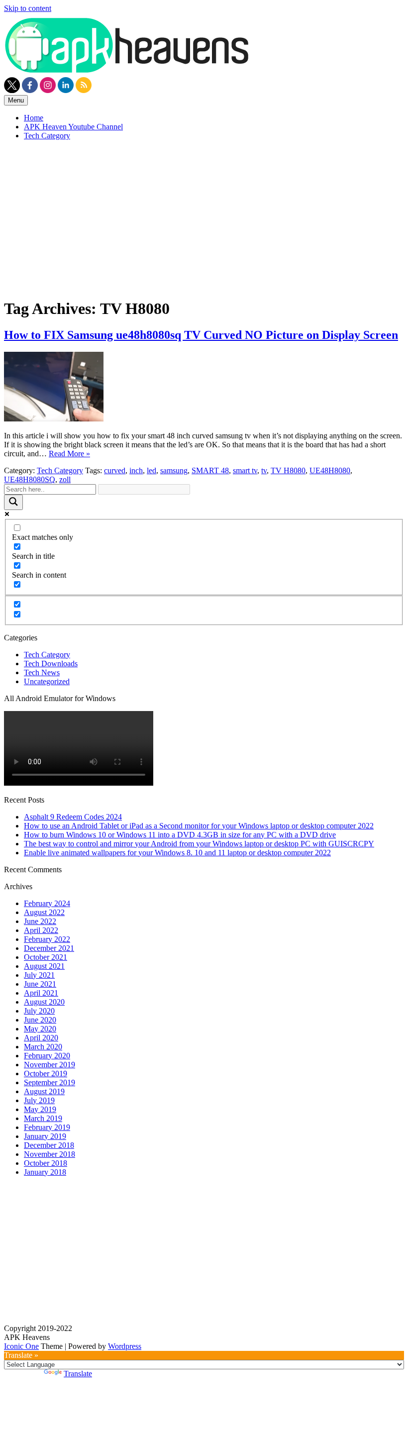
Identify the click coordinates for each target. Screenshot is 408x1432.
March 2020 (43, 1046)
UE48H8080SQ (29, 479)
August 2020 (44, 1002)
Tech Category (47, 135)
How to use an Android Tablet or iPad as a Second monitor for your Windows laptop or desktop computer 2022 (199, 825)
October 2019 (45, 1073)
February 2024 (47, 903)
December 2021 (49, 948)
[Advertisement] (204, 218)
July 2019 (39, 1100)
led (151, 470)
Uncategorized (47, 681)
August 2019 (44, 1091)
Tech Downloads (51, 663)
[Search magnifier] (13, 502)
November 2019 (49, 1064)
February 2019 (47, 1127)
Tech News (42, 672)
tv (264, 470)
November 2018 (49, 1154)
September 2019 (49, 1082)
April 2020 (41, 1037)
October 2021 (45, 957)
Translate (78, 1373)
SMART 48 (210, 470)
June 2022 (40, 921)
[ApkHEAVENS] (128, 72)
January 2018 (45, 1172)
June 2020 (40, 1020)
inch (136, 470)
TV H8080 (288, 470)
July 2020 (39, 1011)
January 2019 (45, 1136)
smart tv (245, 470)
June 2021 (40, 984)
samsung (174, 470)
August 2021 (44, 966)
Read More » (69, 453)
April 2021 (41, 993)
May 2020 (40, 1028)
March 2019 (43, 1118)
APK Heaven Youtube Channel (73, 126)
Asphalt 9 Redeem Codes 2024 (73, 817)
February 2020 (47, 1055)
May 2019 (40, 1109)
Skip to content (27, 8)
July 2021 (39, 975)
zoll (65, 479)
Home (33, 117)
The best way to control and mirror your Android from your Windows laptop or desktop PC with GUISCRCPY (199, 843)
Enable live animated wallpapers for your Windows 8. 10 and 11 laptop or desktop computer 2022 (177, 852)
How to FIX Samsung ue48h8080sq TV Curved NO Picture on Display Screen (201, 334)
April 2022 (41, 930)
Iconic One (21, 1346)
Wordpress (124, 1346)
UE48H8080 (329, 470)
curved (114, 470)
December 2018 (49, 1145)
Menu (16, 100)
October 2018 (45, 1163)
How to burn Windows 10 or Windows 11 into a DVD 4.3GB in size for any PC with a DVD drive (180, 834)
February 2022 (47, 939)
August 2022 (44, 912)
